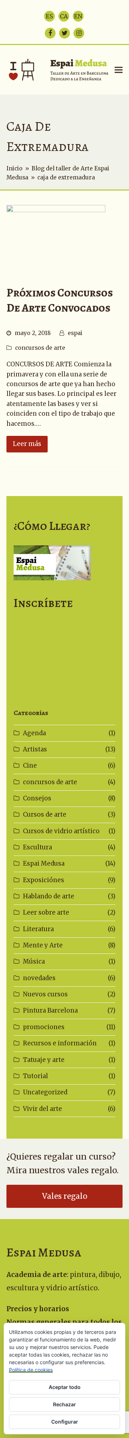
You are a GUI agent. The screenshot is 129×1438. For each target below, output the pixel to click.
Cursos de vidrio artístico (61, 831)
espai (75, 333)
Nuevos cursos (45, 994)
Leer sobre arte (46, 912)
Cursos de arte (44, 814)
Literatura (38, 929)
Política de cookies (31, 1370)
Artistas (35, 749)
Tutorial (35, 1076)
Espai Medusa (43, 863)
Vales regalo (64, 1196)
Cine (30, 765)
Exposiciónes (43, 880)
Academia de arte (36, 1274)
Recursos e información (60, 1043)
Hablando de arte (48, 896)
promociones (43, 1027)
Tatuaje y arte (43, 1060)
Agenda (34, 733)
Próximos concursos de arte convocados (59, 300)
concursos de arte (40, 347)
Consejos (37, 798)
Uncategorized (45, 1092)
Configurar (64, 1422)
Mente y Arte (43, 945)
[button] (119, 70)
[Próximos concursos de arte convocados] (55, 237)
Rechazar (64, 1404)
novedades (39, 978)
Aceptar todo (65, 1387)
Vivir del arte (42, 1109)
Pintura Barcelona (50, 1010)
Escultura (37, 847)
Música (34, 961)
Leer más (27, 444)
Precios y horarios (37, 1309)
